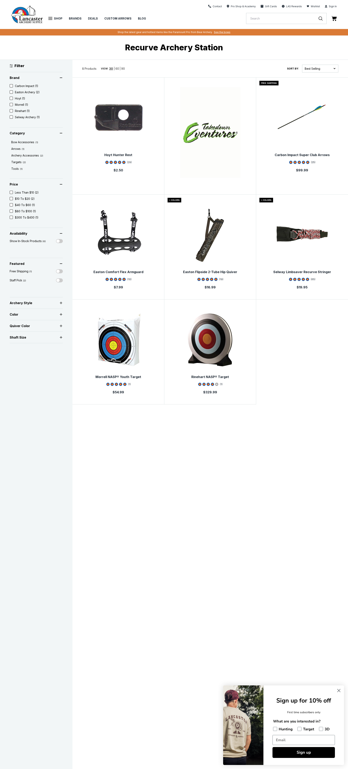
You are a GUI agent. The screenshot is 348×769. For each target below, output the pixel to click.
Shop (58, 18)
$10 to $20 (25, 198)
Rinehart (22, 111)
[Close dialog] (338, 690)
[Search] (323, 18)
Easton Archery (27, 92)
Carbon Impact (26, 86)
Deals (93, 18)
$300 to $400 (26, 217)
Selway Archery (27, 117)
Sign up (304, 752)
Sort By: (293, 68)
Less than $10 (27, 192)
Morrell (21, 104)
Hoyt (20, 98)
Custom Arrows (118, 18)
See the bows (222, 32)
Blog (142, 18)
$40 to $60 (25, 205)
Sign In (333, 6)
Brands (75, 18)
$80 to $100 (25, 211)
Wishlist (315, 6)
